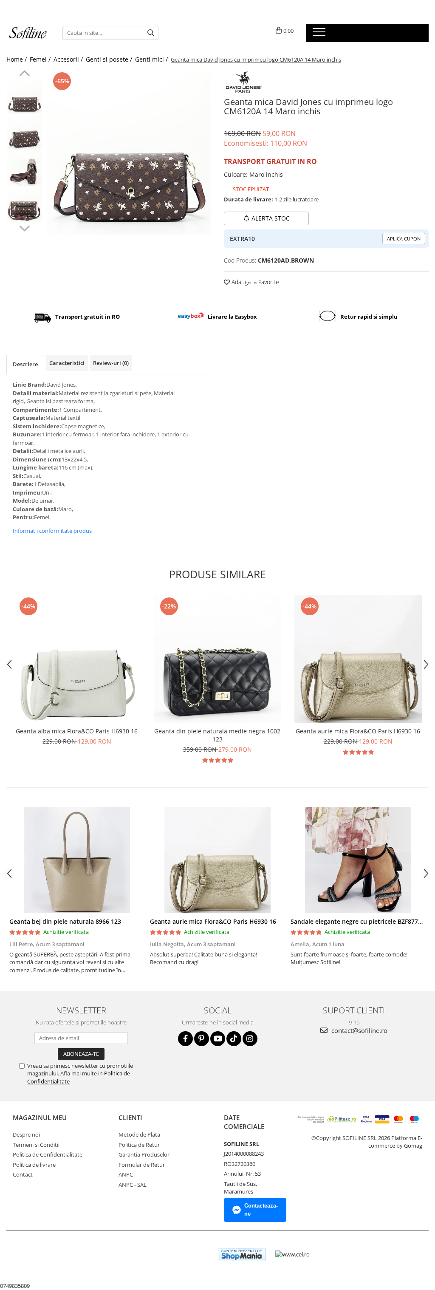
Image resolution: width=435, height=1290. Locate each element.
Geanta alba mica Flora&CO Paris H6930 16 (77, 731)
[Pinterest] (201, 1038)
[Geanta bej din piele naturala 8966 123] (76, 860)
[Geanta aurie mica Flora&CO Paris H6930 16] (358, 659)
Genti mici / (152, 59)
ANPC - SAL (133, 1184)
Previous (24, 74)
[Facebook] (185, 1038)
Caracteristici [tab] (67, 363)
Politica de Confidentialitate (47, 1154)
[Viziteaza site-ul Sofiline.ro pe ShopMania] (242, 1254)
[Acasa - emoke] (28, 32)
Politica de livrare (34, 1164)
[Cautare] (150, 33)
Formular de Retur (142, 1164)
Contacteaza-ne (261, 1209)
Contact (23, 1174)
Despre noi (26, 1134)
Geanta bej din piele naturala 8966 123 (65, 921)
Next (24, 227)
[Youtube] (217, 1038)
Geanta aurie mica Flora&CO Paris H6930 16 (358, 731)
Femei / (41, 59)
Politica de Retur (139, 1145)
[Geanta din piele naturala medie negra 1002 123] (217, 659)
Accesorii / (69, 59)
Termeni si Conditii (36, 1145)
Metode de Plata (139, 1134)
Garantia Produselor (144, 1154)
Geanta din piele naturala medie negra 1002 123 (217, 735)
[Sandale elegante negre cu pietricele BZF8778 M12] (358, 860)
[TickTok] (233, 1038)
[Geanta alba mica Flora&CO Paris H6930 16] (77, 659)
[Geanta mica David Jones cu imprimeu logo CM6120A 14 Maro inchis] (129, 152)
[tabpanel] (129, 152)
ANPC (126, 1174)
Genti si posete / (110, 59)
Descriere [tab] (25, 364)
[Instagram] (250, 1038)
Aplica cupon (404, 238)
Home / (17, 59)
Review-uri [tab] (111, 363)
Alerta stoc (270, 218)
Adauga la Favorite (254, 282)
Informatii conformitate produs (52, 531)
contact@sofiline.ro (358, 1030)
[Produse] (320, 34)
